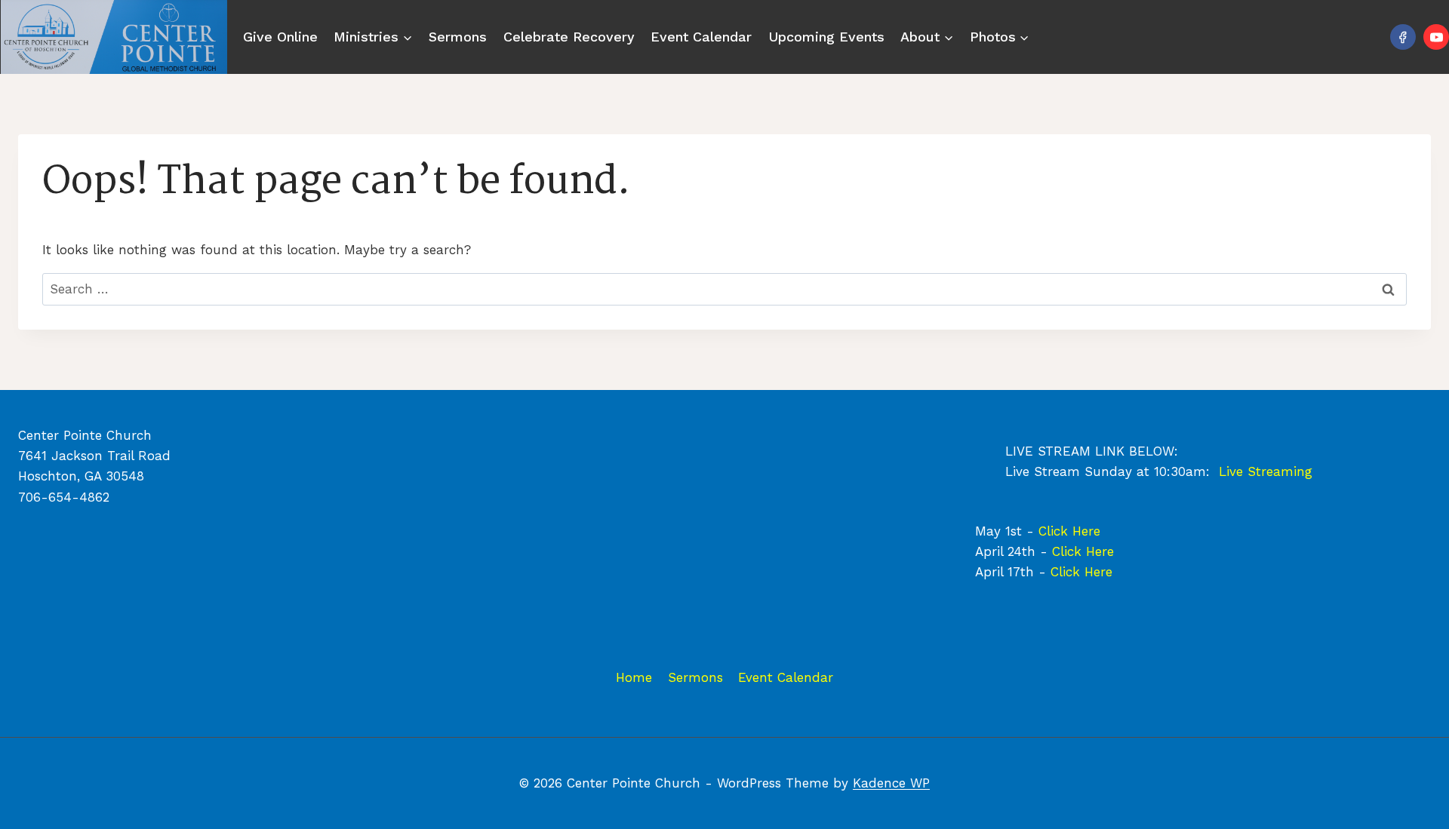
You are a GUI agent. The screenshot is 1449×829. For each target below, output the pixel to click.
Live (1233, 471)
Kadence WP (891, 783)
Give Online (280, 37)
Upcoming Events (826, 37)
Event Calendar (701, 37)
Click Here (1069, 531)
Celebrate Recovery (569, 37)
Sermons (458, 37)
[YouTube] (1436, 37)
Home (634, 677)
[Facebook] (1403, 37)
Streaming (1279, 471)
